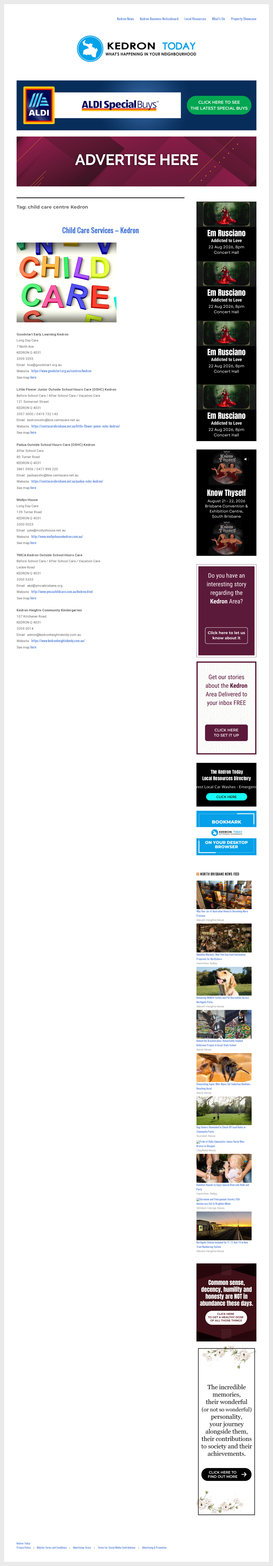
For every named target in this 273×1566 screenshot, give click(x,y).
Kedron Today (23, 1543)
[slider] (230, 552)
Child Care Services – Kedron (100, 230)
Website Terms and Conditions (52, 1547)
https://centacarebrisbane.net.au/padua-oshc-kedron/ (67, 481)
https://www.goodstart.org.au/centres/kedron (61, 370)
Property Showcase (243, 18)
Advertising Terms (82, 1547)
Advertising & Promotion (154, 1547)
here (33, 377)
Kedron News (125, 18)
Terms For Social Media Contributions (117, 1547)
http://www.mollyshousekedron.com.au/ (57, 536)
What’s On (218, 18)
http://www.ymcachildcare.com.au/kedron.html (62, 591)
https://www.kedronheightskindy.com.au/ (58, 640)
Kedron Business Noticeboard (159, 18)
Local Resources (195, 18)
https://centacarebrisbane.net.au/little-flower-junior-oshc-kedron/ (75, 426)
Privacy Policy (24, 1547)
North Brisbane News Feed (219, 874)
